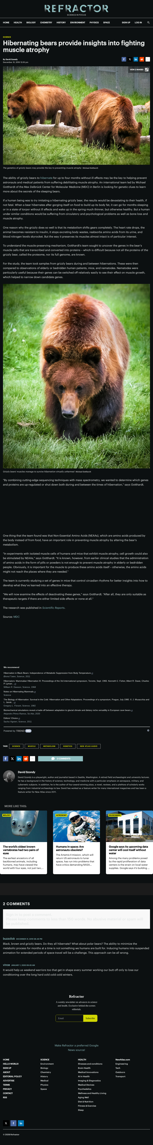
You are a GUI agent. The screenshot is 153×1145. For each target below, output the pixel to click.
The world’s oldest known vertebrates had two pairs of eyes (21, 850)
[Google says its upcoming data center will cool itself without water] (129, 826)
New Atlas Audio (88, 746)
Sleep (81, 1110)
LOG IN (138, 22)
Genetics (67, 746)
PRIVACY (7, 1089)
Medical (44, 1080)
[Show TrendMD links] (148, 730)
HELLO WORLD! (11, 1063)
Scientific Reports (53, 607)
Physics (44, 1084)
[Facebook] (124, 59)
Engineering (121, 1063)
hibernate (46, 178)
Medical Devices (86, 1084)
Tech (117, 1068)
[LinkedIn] (136, 59)
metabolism (49, 746)
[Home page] (76, 9)
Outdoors (120, 1072)
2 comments (63, 758)
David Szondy (26, 772)
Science (7, 37)
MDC (16, 616)
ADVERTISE (8, 1080)
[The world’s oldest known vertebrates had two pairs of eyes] (23, 826)
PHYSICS (94, 22)
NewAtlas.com (122, 1059)
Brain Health (84, 1068)
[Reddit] (142, 59)
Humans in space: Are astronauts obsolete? (70, 848)
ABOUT (6, 1072)
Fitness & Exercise (87, 1105)
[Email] (148, 59)
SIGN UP (126, 22)
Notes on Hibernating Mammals (18, 691)
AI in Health (84, 1076)
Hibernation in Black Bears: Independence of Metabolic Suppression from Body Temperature (47, 673)
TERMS (6, 1084)
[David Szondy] (9, 776)
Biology (6, 815)
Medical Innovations (88, 1072)
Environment (115, 815)
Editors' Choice (11, 718)
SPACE (106, 22)
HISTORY (61, 22)
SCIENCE (44, 1059)
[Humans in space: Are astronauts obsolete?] (76, 826)
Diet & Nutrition (85, 1101)
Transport (120, 1076)
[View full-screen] (147, 69)
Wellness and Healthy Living (92, 1093)
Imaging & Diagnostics (89, 1080)
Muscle (32, 746)
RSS (5, 1097)
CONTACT (8, 1093)
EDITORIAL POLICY (12, 1076)
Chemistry (45, 1072)
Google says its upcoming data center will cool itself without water (128, 850)
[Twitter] (130, 59)
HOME (6, 22)
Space (43, 1089)
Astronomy (61, 815)
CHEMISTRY (46, 22)
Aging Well (83, 1097)
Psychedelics (84, 1089)
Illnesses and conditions (90, 1063)
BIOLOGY (31, 22)
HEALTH (18, 22)
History (44, 1076)
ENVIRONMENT (77, 22)
